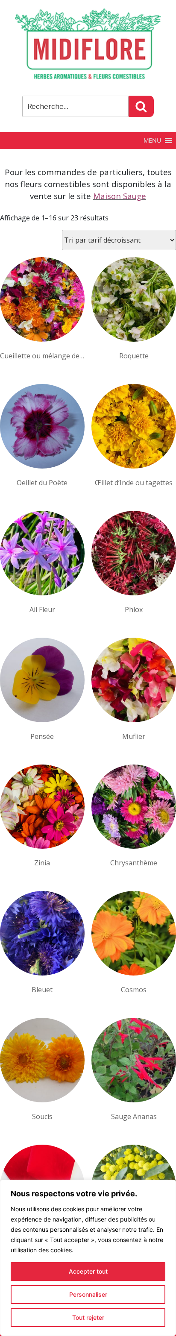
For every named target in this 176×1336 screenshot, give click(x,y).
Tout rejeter (88, 1317)
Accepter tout (88, 1271)
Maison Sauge (119, 195)
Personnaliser (88, 1294)
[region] (88, 1258)
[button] (152, 140)
